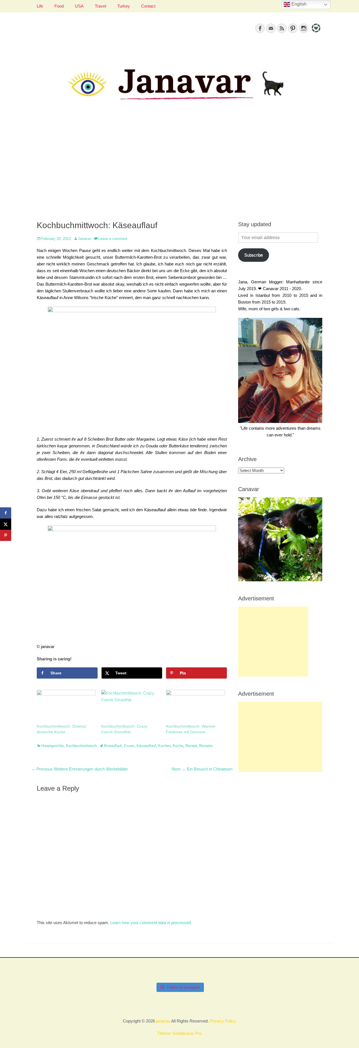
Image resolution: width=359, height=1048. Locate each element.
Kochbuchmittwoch (81, 746)
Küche (178, 746)
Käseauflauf (146, 746)
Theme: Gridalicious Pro (179, 1033)
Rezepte (206, 746)
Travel (100, 6)
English (298, 4)
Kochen (164, 746)
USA (79, 6)
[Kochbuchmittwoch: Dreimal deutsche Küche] (66, 706)
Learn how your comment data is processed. (151, 922)
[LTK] (315, 33)
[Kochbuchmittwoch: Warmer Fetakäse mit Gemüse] (195, 706)
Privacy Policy (223, 1021)
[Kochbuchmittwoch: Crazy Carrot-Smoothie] (130, 706)
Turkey (123, 6)
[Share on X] (5, 524)
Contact (148, 6)
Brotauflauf (113, 746)
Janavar (84, 239)
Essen (129, 746)
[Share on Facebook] (5, 513)
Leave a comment (112, 239)
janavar (162, 1021)
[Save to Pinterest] (5, 535)
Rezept (191, 746)
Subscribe (253, 255)
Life (40, 6)
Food (59, 6)
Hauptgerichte (52, 746)
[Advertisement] (179, 167)
